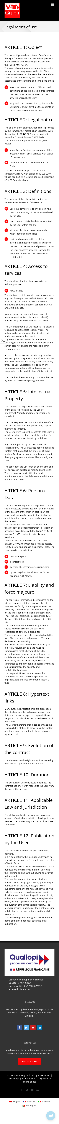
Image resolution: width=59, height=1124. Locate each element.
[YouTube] (33, 1027)
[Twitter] (26, 1027)
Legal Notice (44, 1078)
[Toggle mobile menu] (52, 4)
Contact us (30, 1078)
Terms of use (29, 1081)
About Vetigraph (14, 1078)
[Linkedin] (39, 1027)
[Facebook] (19, 1027)
